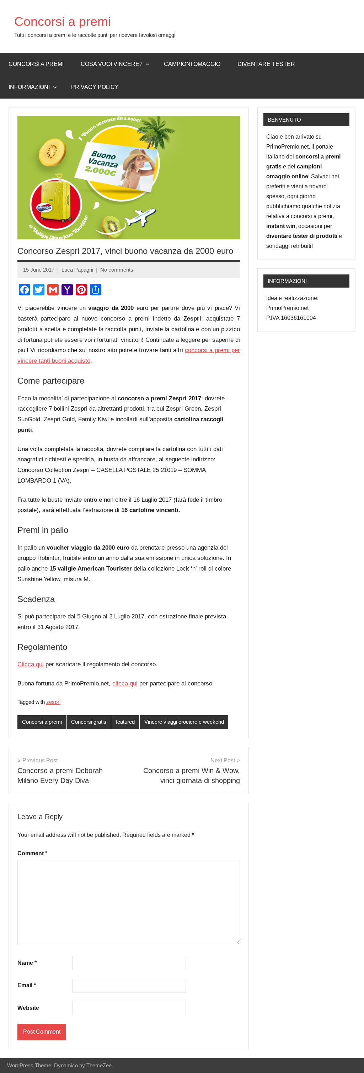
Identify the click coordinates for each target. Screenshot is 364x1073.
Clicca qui (30, 664)
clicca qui (125, 683)
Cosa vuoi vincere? (112, 64)
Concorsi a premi (62, 21)
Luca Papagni (77, 270)
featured (125, 722)
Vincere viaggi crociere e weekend (184, 722)
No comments (116, 270)
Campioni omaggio (192, 64)
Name (27, 963)
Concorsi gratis (88, 722)
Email (26, 985)
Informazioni (29, 87)
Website (28, 1008)
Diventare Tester (266, 64)
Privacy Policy (95, 87)
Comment (32, 853)
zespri (53, 702)
